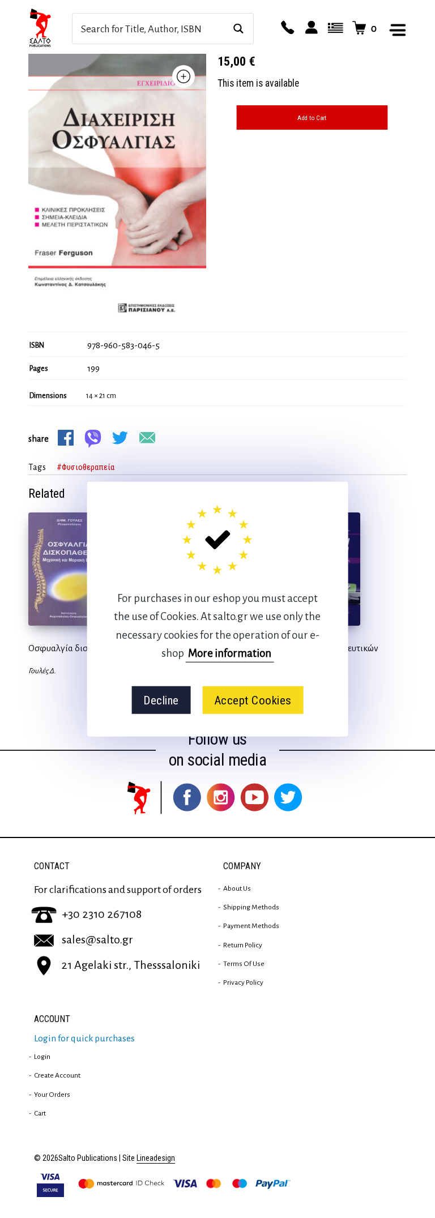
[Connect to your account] (309, 28)
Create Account (57, 1075)
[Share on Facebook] (66, 438)
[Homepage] (50, 28)
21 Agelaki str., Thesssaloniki (130, 965)
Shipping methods (251, 907)
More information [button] (229, 653)
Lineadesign (156, 1158)
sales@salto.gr (97, 939)
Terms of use (244, 964)
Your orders (52, 1095)
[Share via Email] (147, 438)
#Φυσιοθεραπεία (85, 467)
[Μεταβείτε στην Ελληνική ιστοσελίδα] (333, 28)
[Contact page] (286, 28)
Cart (40, 1113)
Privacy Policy (243, 982)
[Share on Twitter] (120, 438)
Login (42, 1057)
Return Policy (242, 945)
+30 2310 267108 (102, 914)
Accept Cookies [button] (253, 700)
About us (237, 888)
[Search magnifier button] (238, 28)
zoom (183, 76)
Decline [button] (161, 700)
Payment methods (251, 926)
